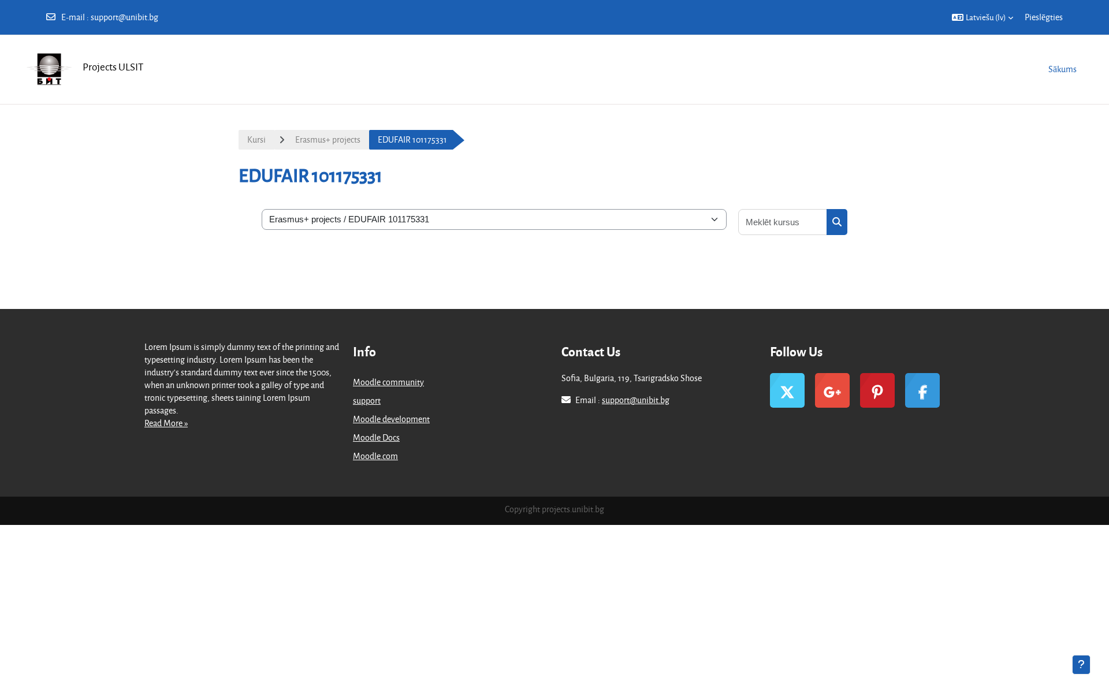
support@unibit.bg (124, 17)
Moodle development (391, 419)
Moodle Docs (376, 437)
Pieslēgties (1044, 17)
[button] (982, 17)
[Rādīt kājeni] (1081, 665)
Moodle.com (375, 456)
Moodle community (388, 382)
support (367, 400)
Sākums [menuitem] (1062, 69)
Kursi (256, 139)
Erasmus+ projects (327, 139)
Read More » (166, 423)
